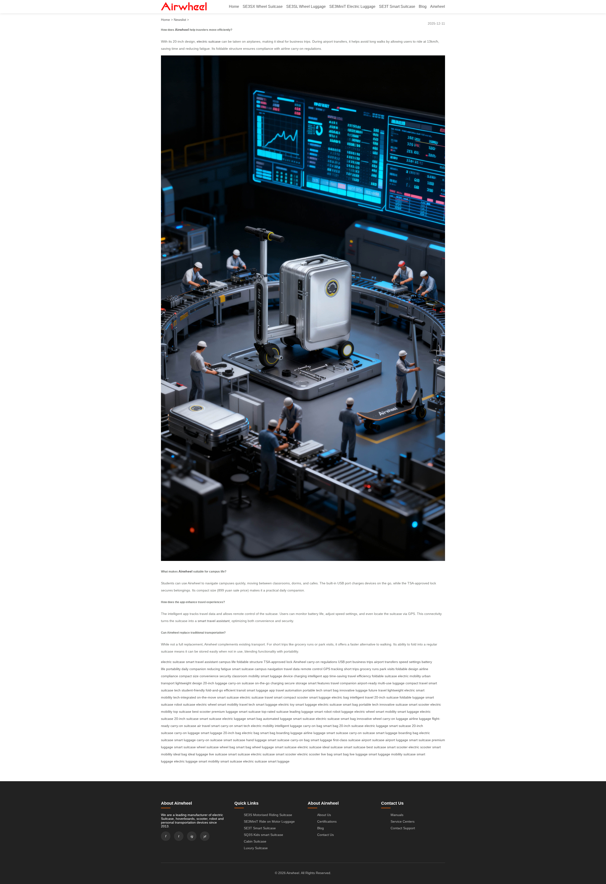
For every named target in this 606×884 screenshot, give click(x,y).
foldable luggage (412, 697)
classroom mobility (246, 676)
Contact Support (403, 828)
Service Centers (402, 821)
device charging (295, 676)
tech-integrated (184, 697)
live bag (327, 754)
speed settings (410, 662)
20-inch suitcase (386, 697)
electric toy (286, 704)
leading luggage (301, 711)
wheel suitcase (208, 747)
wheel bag (227, 747)
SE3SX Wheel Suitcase (263, 7)
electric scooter (420, 747)
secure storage (296, 683)
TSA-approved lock (278, 662)
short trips (351, 669)
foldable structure (250, 662)
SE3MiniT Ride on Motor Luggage (269, 821)
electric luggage (234, 719)
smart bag (331, 690)
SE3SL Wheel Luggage (306, 7)
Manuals (397, 815)
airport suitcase (372, 740)
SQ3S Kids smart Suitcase (263, 835)
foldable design (407, 669)
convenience (209, 676)
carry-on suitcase (241, 683)
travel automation (289, 690)
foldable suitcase (384, 676)
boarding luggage (289, 733)
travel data (292, 669)
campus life (227, 662)
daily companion (194, 669)
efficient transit (235, 690)
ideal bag (180, 754)
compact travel (416, 683)
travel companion (343, 683)
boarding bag (408, 733)
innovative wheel (369, 719)
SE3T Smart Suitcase (397, 7)
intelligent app (318, 676)
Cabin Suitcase (255, 841)
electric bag (340, 697)
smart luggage (271, 676)
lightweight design (188, 683)
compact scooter (295, 697)
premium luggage (225, 711)
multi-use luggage (391, 683)
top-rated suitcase (275, 711)
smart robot (323, 711)
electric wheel (206, 704)
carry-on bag (312, 726)
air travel (203, 726)
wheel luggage (263, 747)
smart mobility (228, 704)
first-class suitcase (347, 740)
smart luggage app (261, 690)
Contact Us (325, 835)
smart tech (242, 726)
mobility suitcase (403, 754)
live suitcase (218, 754)
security (225, 676)
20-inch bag (232, 733)
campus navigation (269, 669)
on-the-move (206, 697)
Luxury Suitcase (256, 848)
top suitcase (182, 711)
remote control (311, 669)
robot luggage (343, 711)
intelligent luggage (288, 726)
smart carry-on (222, 726)
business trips (362, 662)
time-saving (338, 676)
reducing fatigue (219, 669)
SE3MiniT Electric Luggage (352, 7)
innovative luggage (353, 690)
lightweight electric (401, 690)
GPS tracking (333, 669)
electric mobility (409, 676)
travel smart (273, 697)
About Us (324, 815)
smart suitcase (243, 669)
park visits (387, 669)
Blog (423, 7)
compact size (189, 676)
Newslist (180, 20)
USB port (345, 662)
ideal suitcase (332, 747)
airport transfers (386, 662)
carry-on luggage (395, 719)
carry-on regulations (322, 662)
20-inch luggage (215, 683)
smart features (319, 683)
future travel (378, 690)
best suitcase (376, 747)
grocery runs (369, 669)
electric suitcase (209, 41)
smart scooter (419, 704)
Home (234, 7)
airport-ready (367, 683)
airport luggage (396, 740)
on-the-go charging (269, 683)
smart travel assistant (214, 621)
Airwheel (437, 7)
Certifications (327, 821)
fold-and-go (214, 690)
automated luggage (277, 719)
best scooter (201, 711)
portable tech (312, 690)
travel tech (247, 704)
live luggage (359, 754)
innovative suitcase (393, 704)
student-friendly (193, 690)
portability (173, 669)
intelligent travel (361, 697)
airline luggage (420, 719)
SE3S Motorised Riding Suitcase (268, 815)
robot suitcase (184, 704)
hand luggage (256, 740)
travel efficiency (359, 676)
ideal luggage (198, 754)
